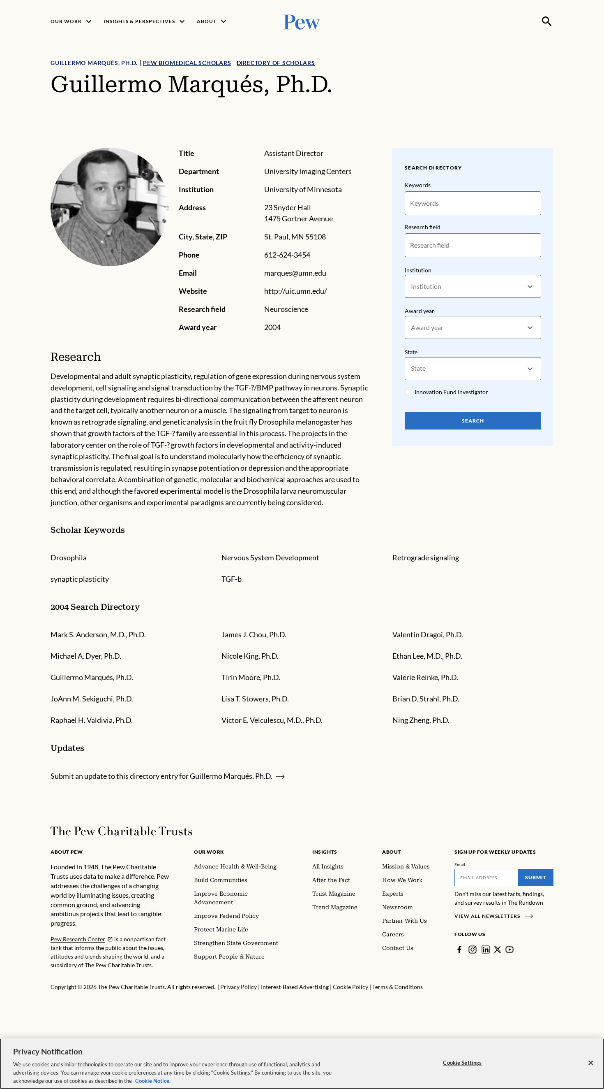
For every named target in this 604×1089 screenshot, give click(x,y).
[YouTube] (509, 949)
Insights (324, 852)
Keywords (418, 184)
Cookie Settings (462, 1062)
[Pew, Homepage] (302, 21)
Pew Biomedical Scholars (187, 62)
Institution (418, 270)
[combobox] (411, 286)
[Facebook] (459, 949)
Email (460, 864)
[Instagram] (472, 949)
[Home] (121, 831)
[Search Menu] (546, 21)
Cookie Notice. (153, 1080)
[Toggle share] (548, 142)
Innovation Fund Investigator (451, 391)
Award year (419, 310)
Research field (422, 226)
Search (473, 421)
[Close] (591, 1063)
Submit (535, 877)
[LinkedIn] (486, 949)
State (411, 351)
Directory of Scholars (276, 62)
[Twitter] (497, 949)
